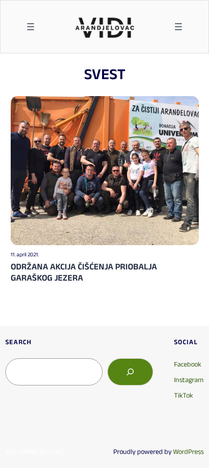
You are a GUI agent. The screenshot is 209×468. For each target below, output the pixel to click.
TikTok (183, 395)
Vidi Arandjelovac (34, 451)
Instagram (189, 380)
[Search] (130, 371)
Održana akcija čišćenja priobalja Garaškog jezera (84, 272)
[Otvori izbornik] (30, 27)
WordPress (188, 451)
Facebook (187, 364)
